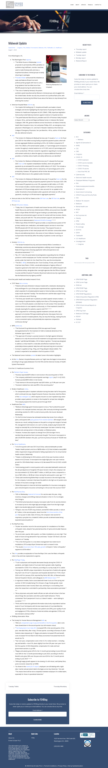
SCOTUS (78, 230)
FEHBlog (90, 4)
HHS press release (22, 205)
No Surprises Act (81, 215)
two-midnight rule (25, 397)
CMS (77, 151)
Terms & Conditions (50, 766)
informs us (20, 242)
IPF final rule (16, 201)
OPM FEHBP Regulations (84, 294)
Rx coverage (80, 227)
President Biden (21, 78)
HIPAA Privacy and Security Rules (86, 195)
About (77, 4)
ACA (77, 137)
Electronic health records (84, 177)
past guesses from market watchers (41, 420)
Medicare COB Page (82, 314)
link (17, 359)
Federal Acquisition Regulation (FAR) (87, 297)
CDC (77, 148)
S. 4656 (23, 263)
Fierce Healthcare (19, 444)
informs (30, 105)
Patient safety (80, 224)
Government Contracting (84, 192)
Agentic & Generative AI (83, 143)
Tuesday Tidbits (13, 686)
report (51, 377)
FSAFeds (78, 319)
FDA (24, 47)
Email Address (38, 710)
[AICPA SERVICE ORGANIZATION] (87, 743)
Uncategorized (80, 241)
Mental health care (82, 206)
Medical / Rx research (32, 47)
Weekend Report (81, 61)
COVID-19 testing (83, 166)
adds (23, 404)
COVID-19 (79, 157)
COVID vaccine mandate (85, 163)
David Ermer (11, 47)
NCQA (78, 209)
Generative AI (80, 189)
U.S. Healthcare (57, 47)
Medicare (41, 47)
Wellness (80, 139)
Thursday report (81, 49)
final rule (57, 138)
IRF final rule (55, 198)
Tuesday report (81, 55)
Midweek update (81, 52)
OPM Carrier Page (81, 282)
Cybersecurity (80, 175)
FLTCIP (78, 322)
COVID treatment (83, 160)
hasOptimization (77, 766)
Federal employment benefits (85, 186)
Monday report (81, 58)
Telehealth (50, 47)
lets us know (23, 283)
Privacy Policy (62, 766)
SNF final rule (44, 198)
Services (83, 4)
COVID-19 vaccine (83, 169)
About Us (11, 738)
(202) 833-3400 (58, 746)
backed (39, 62)
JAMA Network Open (50, 578)
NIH (45, 47)
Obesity (78, 218)
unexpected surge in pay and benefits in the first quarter (39, 623)
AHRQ (78, 145)
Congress (19, 47)
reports (28, 60)
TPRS (33, 738)
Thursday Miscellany (60, 686)
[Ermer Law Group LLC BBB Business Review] (87, 735)
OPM (77, 221)
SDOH (78, 233)
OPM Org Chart (81, 311)
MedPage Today (19, 560)
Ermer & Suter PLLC (14, 740)
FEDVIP (78, 316)
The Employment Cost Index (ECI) (26, 628)
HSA (77, 198)
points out (18, 326)
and (13, 135)
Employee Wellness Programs (85, 180)
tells (43, 620)
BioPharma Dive (19, 492)
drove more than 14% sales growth (34, 547)
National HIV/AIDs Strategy (43, 220)
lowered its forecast (34, 494)
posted (33, 355)
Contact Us (98, 4)
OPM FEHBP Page (81, 279)
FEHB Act (79, 285)
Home (72, 4)
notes (26, 389)
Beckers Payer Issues (21, 372)
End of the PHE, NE (84, 171)
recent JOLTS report (32, 666)
